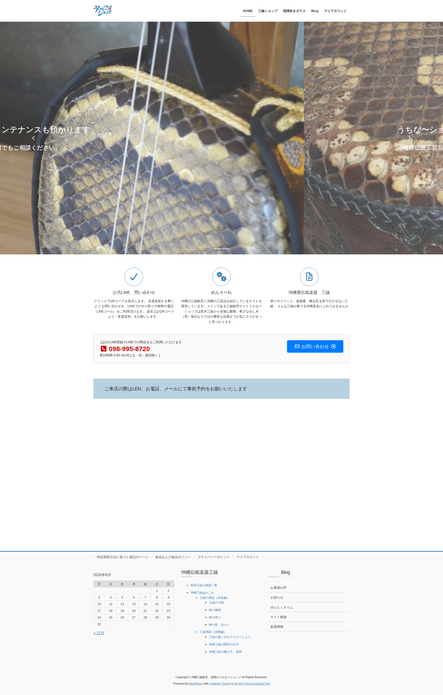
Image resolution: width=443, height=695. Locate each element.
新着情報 (276, 627)
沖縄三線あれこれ (202, 592)
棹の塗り (215, 617)
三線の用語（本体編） (215, 597)
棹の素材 (215, 610)
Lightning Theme (219, 683)
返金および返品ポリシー (173, 557)
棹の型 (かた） (220, 624)
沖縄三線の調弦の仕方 (224, 644)
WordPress (196, 683)
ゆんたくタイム (281, 607)
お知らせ (276, 597)
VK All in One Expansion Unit (252, 683)
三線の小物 (216, 602)
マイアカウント (247, 557)
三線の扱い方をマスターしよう (230, 637)
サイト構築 (278, 617)
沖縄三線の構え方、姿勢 (225, 651)
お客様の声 (278, 588)
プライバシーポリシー (214, 557)
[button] (33, 138)
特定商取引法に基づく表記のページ (123, 557)
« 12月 (98, 633)
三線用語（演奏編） (213, 632)
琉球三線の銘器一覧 (203, 585)
